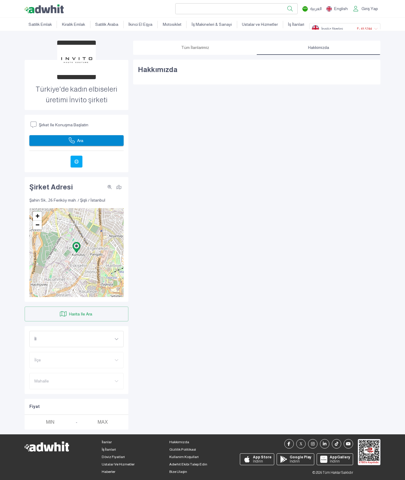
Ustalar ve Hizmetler (260, 24)
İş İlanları (296, 24)
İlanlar (107, 442)
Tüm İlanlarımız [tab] (195, 47)
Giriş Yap (369, 8)
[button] (76, 247)
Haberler (108, 472)
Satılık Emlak (40, 24)
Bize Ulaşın (178, 472)
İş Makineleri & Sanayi (212, 24)
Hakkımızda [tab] (318, 47)
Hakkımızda (179, 442)
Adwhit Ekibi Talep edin (188, 464)
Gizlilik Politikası (182, 449)
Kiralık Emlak (73, 24)
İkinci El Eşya (140, 24)
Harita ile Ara (80, 314)
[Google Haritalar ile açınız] (119, 186)
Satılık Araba (106, 24)
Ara (80, 140)
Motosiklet (172, 24)
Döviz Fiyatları (113, 457)
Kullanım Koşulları (184, 457)
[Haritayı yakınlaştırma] (109, 187)
